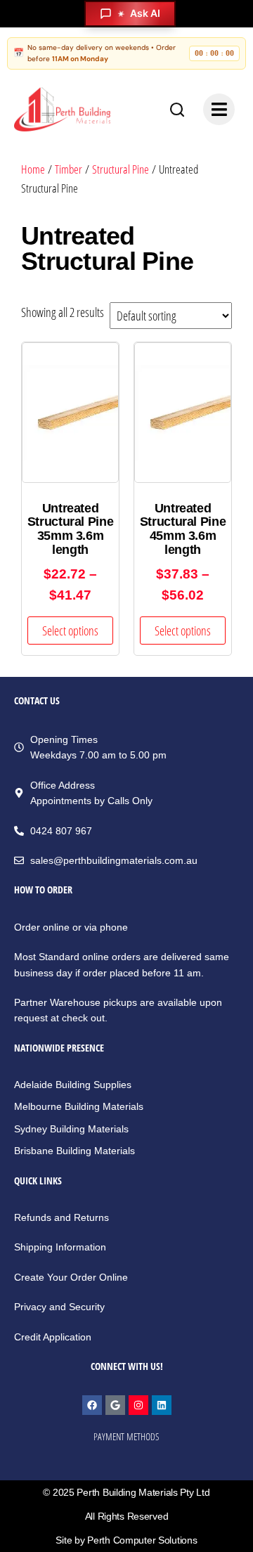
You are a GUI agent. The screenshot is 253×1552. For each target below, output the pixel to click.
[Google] (115, 1405)
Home (33, 169)
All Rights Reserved (127, 1516)
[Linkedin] (161, 1405)
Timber (68, 169)
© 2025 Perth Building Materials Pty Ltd (126, 1492)
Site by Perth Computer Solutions (126, 1540)
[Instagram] (138, 1405)
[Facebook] (92, 1405)
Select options (70, 630)
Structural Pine (120, 169)
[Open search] (177, 109)
